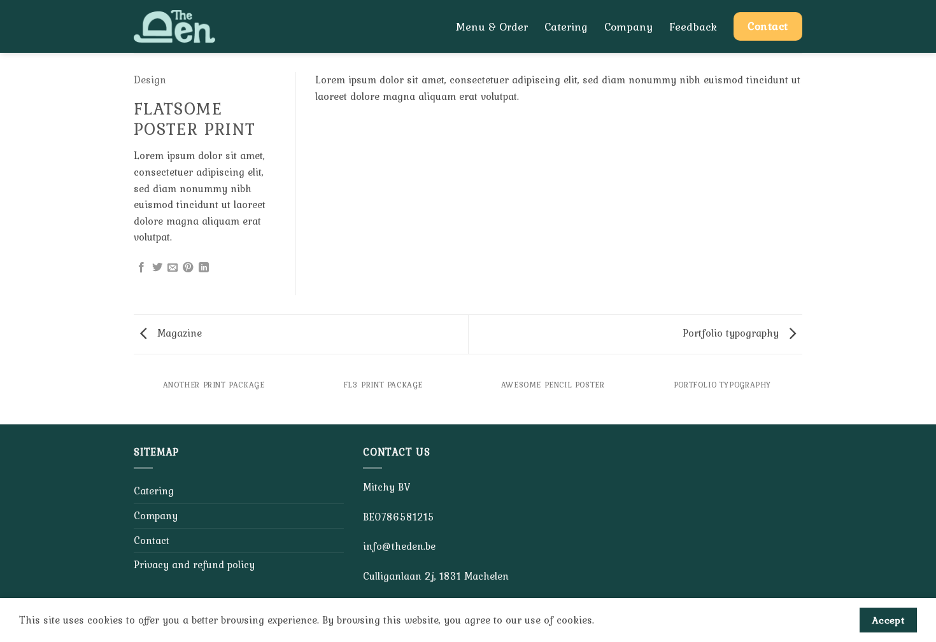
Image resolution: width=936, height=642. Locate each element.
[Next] (800, 398)
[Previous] (136, 398)
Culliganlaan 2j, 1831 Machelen (436, 575)
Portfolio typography (732, 332)
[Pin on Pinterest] (188, 268)
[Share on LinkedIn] (204, 268)
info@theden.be (399, 546)
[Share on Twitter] (157, 268)
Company (628, 26)
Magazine (178, 332)
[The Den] (190, 26)
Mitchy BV (386, 486)
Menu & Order (492, 26)
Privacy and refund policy (194, 564)
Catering (566, 26)
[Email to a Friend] (172, 268)
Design (150, 79)
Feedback (693, 26)
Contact (151, 540)
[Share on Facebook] (141, 268)
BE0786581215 (398, 516)
